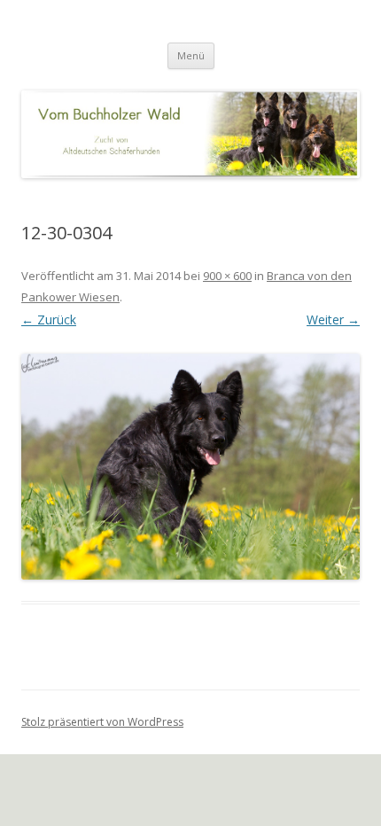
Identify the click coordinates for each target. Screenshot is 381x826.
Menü (191, 55)
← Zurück (48, 319)
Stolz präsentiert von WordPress (102, 721)
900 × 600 (227, 276)
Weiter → (333, 319)
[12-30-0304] (190, 467)
